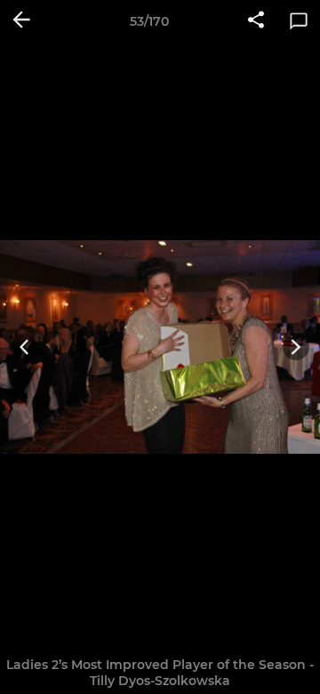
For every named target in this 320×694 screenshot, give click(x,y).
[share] (256, 21)
